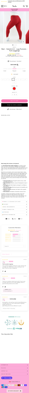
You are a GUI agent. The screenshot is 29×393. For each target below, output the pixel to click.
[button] (12, 53)
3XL (25, 79)
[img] (5, 259)
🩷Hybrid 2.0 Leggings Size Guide (11, 201)
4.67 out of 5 (18, 230)
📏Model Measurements (8, 206)
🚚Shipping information (8, 214)
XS (3, 79)
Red (14, 88)
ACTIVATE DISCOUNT (13, 390)
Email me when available (14, 105)
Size (14, 77)
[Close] (20, 390)
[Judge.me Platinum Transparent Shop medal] (8, 322)
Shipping (12, 56)
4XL (14, 82)
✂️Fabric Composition (8, 209)
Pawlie (14, 47)
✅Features (5, 204)
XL (16, 79)
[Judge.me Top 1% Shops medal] (21, 322)
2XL (21, 79)
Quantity (14, 92)
